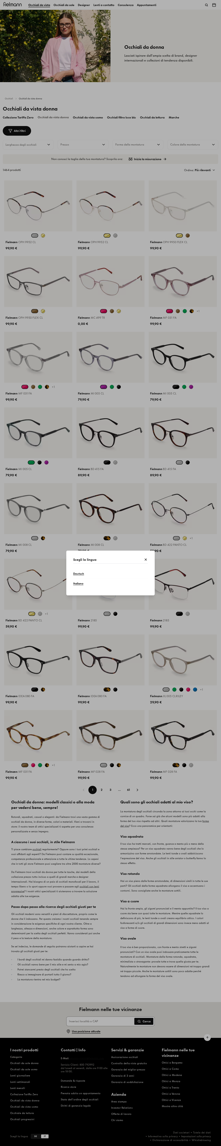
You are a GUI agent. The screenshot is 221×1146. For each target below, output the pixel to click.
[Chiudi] (146, 560)
